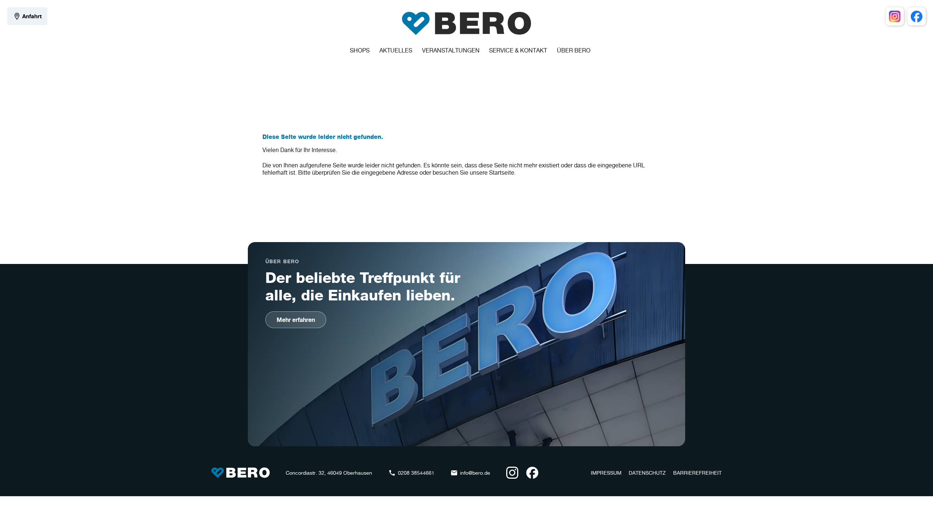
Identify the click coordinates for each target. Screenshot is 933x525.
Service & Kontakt (518, 50)
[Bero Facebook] (916, 16)
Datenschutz (647, 473)
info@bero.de (475, 473)
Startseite (501, 172)
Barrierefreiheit (697, 473)
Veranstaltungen (451, 50)
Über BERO (573, 50)
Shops (360, 50)
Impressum (606, 473)
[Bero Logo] (466, 23)
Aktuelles (395, 50)
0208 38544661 (416, 473)
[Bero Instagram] (895, 16)
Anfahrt (32, 16)
